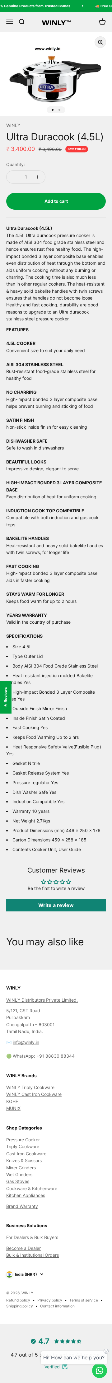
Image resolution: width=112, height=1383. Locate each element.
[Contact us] (99, 1370)
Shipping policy (19, 1306)
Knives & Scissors (24, 1160)
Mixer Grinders (21, 1167)
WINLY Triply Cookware (30, 1087)
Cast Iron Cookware (26, 1153)
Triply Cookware (22, 1146)
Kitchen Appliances (25, 1195)
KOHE (12, 1101)
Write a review (56, 905)
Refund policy (18, 1300)
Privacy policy (49, 1300)
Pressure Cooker (23, 1139)
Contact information (57, 1306)
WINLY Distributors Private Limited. (42, 1000)
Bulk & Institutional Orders (32, 1255)
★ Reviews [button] (5, 697)
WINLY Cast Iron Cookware (34, 1094)
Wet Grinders (19, 1174)
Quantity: (15, 164)
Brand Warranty (22, 1206)
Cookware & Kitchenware (31, 1188)
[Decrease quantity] (14, 177)
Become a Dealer (23, 1248)
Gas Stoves (17, 1181)
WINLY (13, 125)
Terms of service (83, 1300)
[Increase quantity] (37, 177)
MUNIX (13, 1108)
